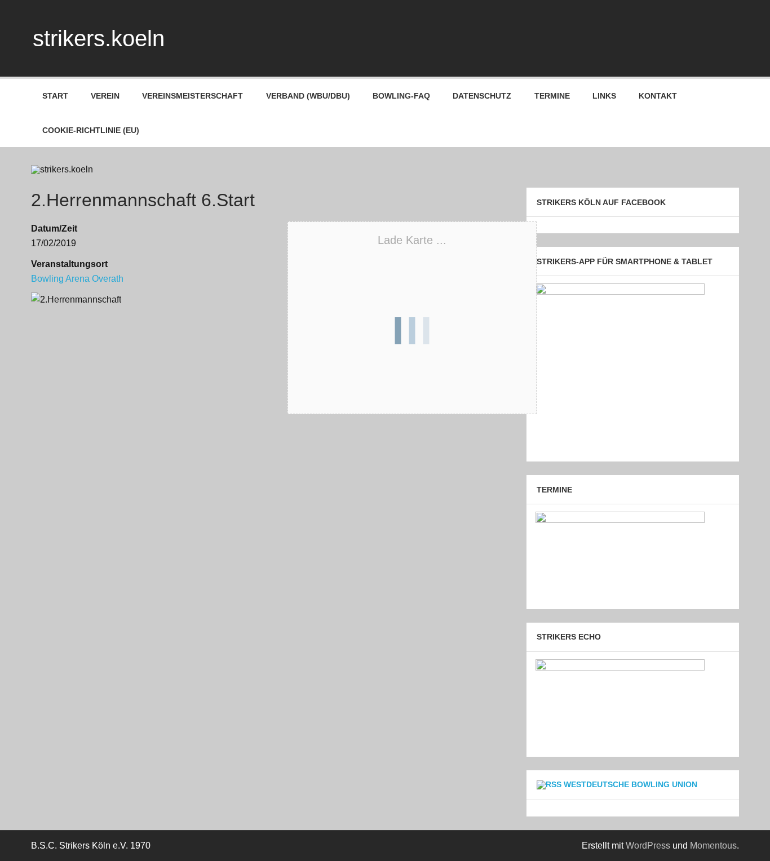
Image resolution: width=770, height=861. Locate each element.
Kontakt (658, 95)
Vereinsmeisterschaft (192, 95)
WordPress (648, 845)
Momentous (713, 845)
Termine (552, 95)
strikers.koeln (99, 38)
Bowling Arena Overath (77, 278)
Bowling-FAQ (401, 95)
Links (604, 95)
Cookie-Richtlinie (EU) (90, 130)
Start (55, 95)
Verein (105, 95)
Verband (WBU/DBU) (308, 95)
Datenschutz (482, 95)
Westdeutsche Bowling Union (630, 784)
